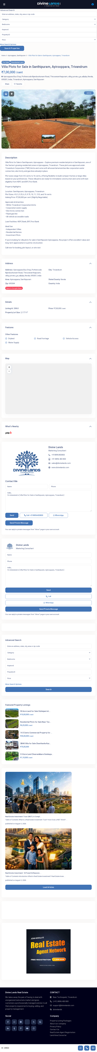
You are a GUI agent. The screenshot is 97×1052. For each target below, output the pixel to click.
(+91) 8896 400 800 (61, 1001)
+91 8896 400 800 (59, 459)
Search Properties (12, 48)
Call (34, 515)
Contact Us (54, 1029)
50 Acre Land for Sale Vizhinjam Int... (35, 711)
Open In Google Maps (14, 288)
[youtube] (27, 1028)
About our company (58, 1024)
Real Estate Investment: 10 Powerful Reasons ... (23, 873)
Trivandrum (17, 79)
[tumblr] (14, 1028)
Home (4, 55)
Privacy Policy (55, 1027)
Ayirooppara (12, 55)
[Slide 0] (48, 139)
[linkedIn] (7, 1028)
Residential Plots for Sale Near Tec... (35, 722)
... (66, 820)
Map (7, 358)
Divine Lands (55, 447)
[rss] (27, 1022)
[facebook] (7, 1022)
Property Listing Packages (60, 1021)
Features (9, 327)
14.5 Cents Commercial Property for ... (36, 733)
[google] (40, 1022)
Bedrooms (6, 24)
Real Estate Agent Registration (62, 1032)
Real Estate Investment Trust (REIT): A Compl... (23, 817)
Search (49, 689)
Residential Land (17, 62)
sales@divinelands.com (61, 463)
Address (9, 263)
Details (8, 302)
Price (4, 40)
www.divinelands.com (60, 467)
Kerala (63, 279)
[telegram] (20, 1022)
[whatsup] (14, 1022)
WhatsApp (59, 515)
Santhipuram (21, 55)
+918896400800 (58, 455)
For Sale (6, 62)
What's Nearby (12, 426)
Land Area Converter (58, 1035)
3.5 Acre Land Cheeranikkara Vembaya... (36, 754)
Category (5, 19)
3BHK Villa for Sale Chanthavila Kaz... (35, 743)
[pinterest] (20, 1028)
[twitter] (33, 1022)
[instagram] (33, 1028)
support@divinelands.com (63, 1005)
